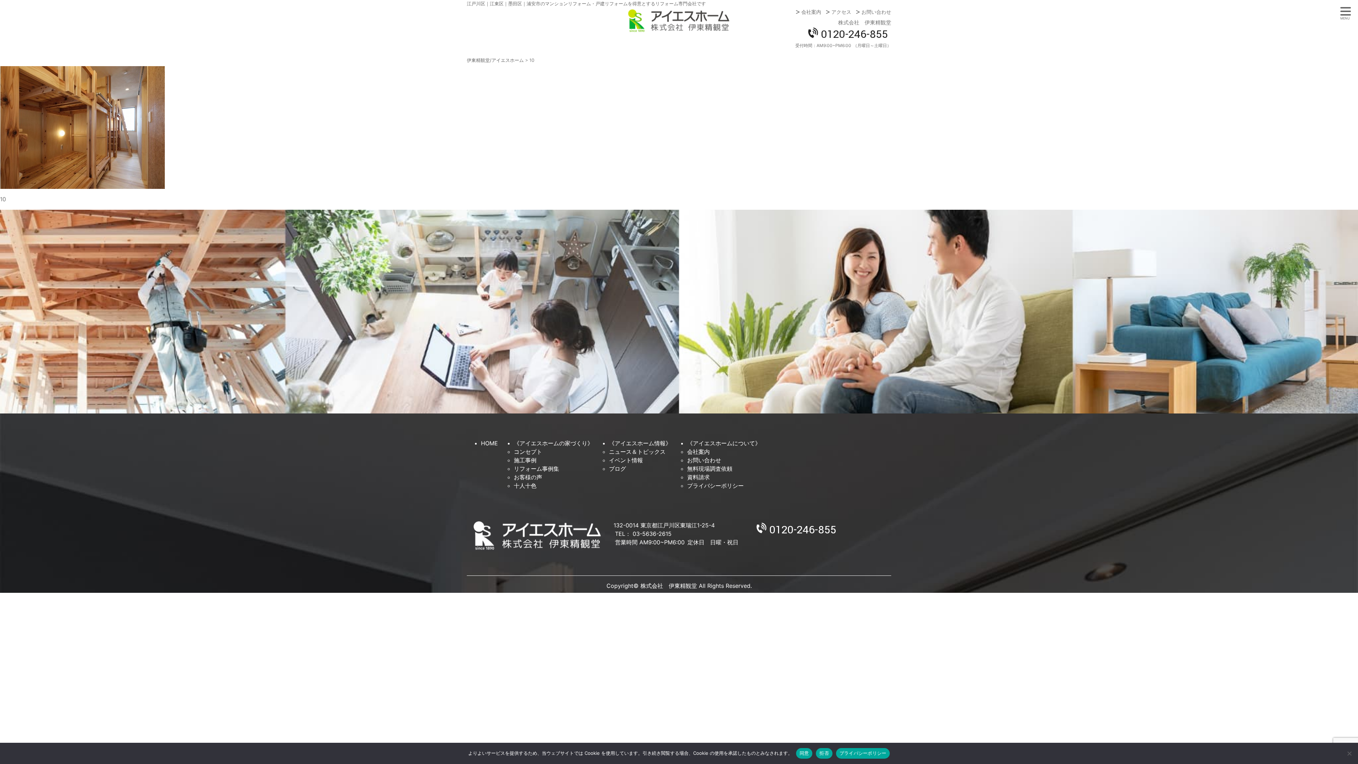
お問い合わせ (876, 12)
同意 (804, 753)
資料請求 (698, 477)
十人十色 (525, 485)
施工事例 (525, 460)
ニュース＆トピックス (637, 451)
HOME (489, 443)
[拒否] (1349, 753)
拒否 (824, 753)
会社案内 (811, 12)
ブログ (617, 468)
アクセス (841, 12)
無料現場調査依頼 (709, 468)
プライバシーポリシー (715, 485)
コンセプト (528, 451)
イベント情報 (626, 460)
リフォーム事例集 (536, 468)
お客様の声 (528, 477)
